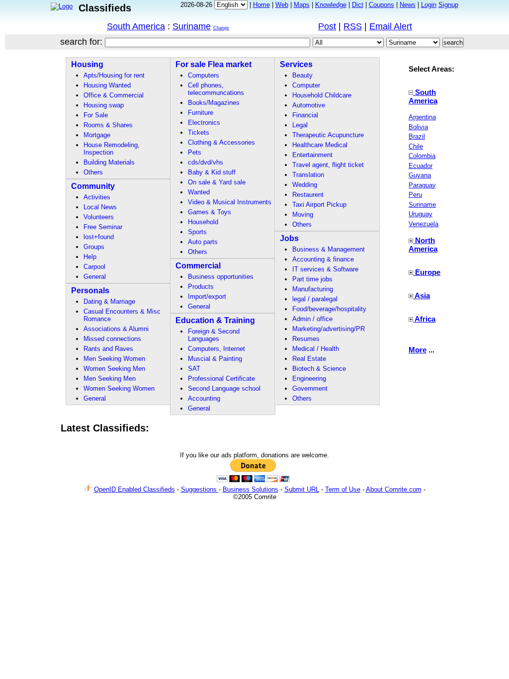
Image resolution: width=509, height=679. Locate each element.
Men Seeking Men (110, 378)
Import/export (207, 296)
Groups (94, 247)
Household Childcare (321, 95)
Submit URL (301, 489)
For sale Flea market (213, 64)
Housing (87, 64)
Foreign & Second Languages (214, 335)
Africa (425, 319)
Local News (100, 207)
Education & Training (215, 320)
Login (428, 4)
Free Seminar (103, 227)
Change (221, 27)
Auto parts (203, 242)
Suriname (191, 26)
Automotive (308, 105)
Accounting (204, 398)
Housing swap (104, 105)
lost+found (99, 237)
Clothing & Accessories (221, 142)
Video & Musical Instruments (229, 202)
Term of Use (342, 489)
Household (203, 222)
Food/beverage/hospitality (329, 309)
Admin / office (312, 319)
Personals (90, 290)
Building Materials (109, 162)
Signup (448, 4)
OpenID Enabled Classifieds (134, 489)
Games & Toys (209, 212)
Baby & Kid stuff (212, 172)
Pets (194, 152)
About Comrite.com (394, 489)
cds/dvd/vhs (205, 162)
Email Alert (390, 26)
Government (310, 388)
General (95, 276)
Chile (416, 146)
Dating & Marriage (109, 301)
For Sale (96, 115)
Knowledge (330, 4)
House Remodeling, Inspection (112, 148)
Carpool (94, 266)
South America (136, 26)
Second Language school (224, 388)
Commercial (198, 265)
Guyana (420, 175)
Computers (203, 75)
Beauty (302, 75)
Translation (308, 174)
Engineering (309, 378)
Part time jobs (312, 279)
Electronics (204, 122)
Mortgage (97, 135)
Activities (97, 197)
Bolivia (418, 127)
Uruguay (420, 214)
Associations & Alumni (116, 329)
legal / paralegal (315, 299)
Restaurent (308, 194)
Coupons (381, 4)
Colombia (422, 156)
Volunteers (99, 217)
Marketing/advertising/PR (328, 329)
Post (327, 26)
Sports (197, 232)
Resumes (306, 338)
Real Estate (309, 358)
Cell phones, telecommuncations (216, 89)
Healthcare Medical (319, 145)
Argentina (422, 117)
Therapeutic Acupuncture (328, 135)
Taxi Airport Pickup (319, 204)
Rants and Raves (108, 348)
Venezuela (423, 224)
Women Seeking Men (114, 368)
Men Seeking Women (114, 358)
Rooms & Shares (108, 125)
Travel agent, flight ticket (328, 165)
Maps (302, 4)
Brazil (417, 136)
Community (93, 186)
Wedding (304, 184)
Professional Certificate (221, 378)
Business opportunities (221, 276)
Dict (357, 4)
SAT (194, 368)
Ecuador (420, 166)
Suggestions (200, 489)
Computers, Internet (216, 348)
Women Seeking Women (119, 388)
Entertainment (312, 155)
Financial (305, 115)
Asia (422, 295)
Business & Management (328, 249)
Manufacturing (312, 289)
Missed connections (112, 338)
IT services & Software (325, 269)
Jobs (289, 238)
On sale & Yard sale (217, 182)
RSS (352, 26)
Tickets (198, 132)
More (417, 349)
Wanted (199, 192)
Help (90, 256)
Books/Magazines (214, 102)
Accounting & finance (323, 259)
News (408, 4)
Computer (306, 85)
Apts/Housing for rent (114, 75)
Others (93, 172)
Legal (300, 125)
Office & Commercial (114, 95)
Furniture (200, 112)
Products (201, 286)
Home (261, 4)
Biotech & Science (319, 368)
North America (423, 244)
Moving (302, 214)
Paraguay (422, 185)
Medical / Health (315, 348)
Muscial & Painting (215, 358)
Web (281, 4)
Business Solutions (250, 489)
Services (296, 64)
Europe (427, 272)
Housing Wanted (107, 85)
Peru (415, 194)
